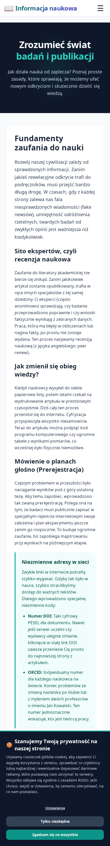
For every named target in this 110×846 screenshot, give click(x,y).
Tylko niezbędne (55, 821)
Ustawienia (55, 808)
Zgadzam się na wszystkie (55, 834)
